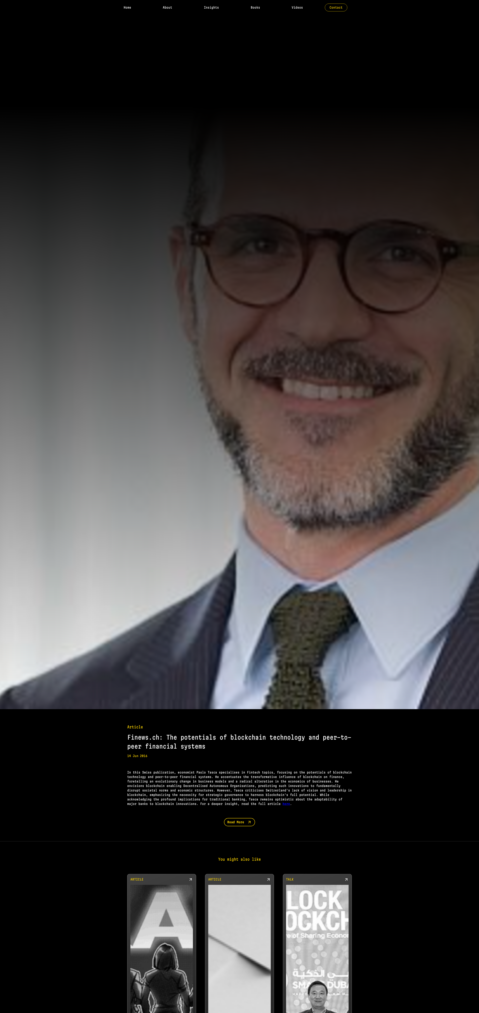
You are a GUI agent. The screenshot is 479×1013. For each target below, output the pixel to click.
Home (127, 7)
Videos (297, 7)
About (167, 7)
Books (255, 7)
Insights (211, 7)
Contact (336, 7)
